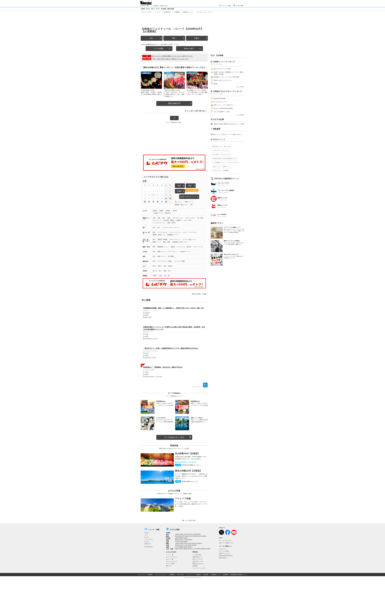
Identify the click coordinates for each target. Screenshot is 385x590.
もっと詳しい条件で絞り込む (196, 111)
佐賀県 (181, 549)
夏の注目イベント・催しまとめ (222, 146)
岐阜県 (181, 539)
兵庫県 (185, 543)
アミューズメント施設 (165, 261)
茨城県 (204, 536)
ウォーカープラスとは (225, 540)
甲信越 (168, 538)
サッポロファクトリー (220, 102)
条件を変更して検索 (200, 294)
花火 (163, 218)
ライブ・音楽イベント (190, 239)
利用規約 (150, 574)
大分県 (194, 549)
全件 (154, 218)
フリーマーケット (175, 232)
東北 (167, 534)
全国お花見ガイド (197, 557)
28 (166, 201)
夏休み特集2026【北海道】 (188, 470)
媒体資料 (206, 574)
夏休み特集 (170, 9)
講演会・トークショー (178, 247)
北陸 (167, 541)
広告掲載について (215, 574)
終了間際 (171, 256)
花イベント (178, 202)
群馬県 (195, 536)
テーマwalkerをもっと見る (174, 437)
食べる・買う (146, 233)
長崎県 (185, 549)
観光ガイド (169, 566)
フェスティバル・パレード (170, 227)
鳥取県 (190, 545)
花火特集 (163, 9)
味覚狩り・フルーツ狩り (184, 220)
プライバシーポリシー (161, 574)
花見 (159, 218)
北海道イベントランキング (224, 62)
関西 (167, 543)
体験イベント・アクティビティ (167, 251)
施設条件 (145, 261)
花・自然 (200, 218)
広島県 (177, 545)
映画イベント (157, 242)
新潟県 (185, 538)
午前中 (155, 275)
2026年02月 (167, 12)
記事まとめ (147, 543)
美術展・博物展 (162, 239)
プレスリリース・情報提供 (194, 574)
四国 (167, 547)
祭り (191, 204)
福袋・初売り (171, 222)
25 (153, 201)
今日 (151, 38)
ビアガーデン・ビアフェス (220, 150)
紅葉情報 (194, 566)
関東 (167, 536)
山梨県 (177, 538)
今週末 (196, 38)
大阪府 (177, 543)
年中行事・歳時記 (168, 220)
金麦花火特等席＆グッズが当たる (185, 462)
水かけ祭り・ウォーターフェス (222, 154)
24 (149, 201)
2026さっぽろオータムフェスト (223, 80)
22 (170, 198)
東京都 (177, 536)
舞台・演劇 (166, 242)
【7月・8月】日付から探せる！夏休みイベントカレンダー (170, 59)
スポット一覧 (169, 559)
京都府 (181, 543)
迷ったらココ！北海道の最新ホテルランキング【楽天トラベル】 (172, 56)
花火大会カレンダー (197, 561)
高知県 (190, 547)
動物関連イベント (163, 247)
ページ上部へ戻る (190, 520)
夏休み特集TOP (174, 103)
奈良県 (190, 543)
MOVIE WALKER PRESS (226, 555)
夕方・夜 (166, 275)
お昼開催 (176, 12)
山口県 (185, 545)
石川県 (177, 541)
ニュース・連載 (226, 5)
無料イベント (162, 256)
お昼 (160, 275)
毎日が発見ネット (224, 558)
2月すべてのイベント (188, 197)
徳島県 (185, 547)
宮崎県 (198, 549)
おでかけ (146, 532)
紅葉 (168, 218)
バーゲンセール (162, 232)
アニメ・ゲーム (198, 247)
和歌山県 (194, 543)
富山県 (181, 541)
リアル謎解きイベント (219, 162)
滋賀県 (199, 543)
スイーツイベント (233, 162)
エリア (145, 211)
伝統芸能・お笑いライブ (180, 242)
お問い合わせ (180, 574)
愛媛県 (181, 547)
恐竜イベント (227, 166)
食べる (155, 271)
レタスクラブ (222, 549)
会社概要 (225, 574)
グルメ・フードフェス (190, 232)
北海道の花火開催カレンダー (187, 465)
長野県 (181, 538)
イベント (157, 12)
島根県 (194, 545)
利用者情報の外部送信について (238, 574)
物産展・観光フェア (181, 204)
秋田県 (190, 534)
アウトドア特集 (183, 498)
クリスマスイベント (159, 222)
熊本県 (190, 549)
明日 (173, 38)
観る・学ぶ (167, 271)
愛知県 (177, 539)
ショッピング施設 (179, 261)
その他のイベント (184, 251)
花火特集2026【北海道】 (187, 453)
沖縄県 (208, 549)
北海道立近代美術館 (219, 98)
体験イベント (189, 202)
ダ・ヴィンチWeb (224, 551)
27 (162, 201)
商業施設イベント (173, 235)
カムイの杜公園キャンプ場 (221, 111)
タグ (144, 266)
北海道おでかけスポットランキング (227, 91)
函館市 (153, 9)
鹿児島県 (203, 549)
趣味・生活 (146, 247)
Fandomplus (149, 547)
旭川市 (158, 9)
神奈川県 (181, 536)
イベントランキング (171, 557)
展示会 (189, 247)
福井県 (185, 541)
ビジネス (146, 541)
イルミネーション (177, 218)
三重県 (185, 539)
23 (145, 201)
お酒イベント (216, 166)
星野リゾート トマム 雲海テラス (224, 105)
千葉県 (186, 536)
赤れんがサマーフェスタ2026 (222, 69)
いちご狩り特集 (196, 555)
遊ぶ (160, 271)
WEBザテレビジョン (224, 553)
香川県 (177, 547)
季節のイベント (146, 218)
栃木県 (199, 536)
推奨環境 (172, 574)
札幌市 (148, 9)
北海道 (143, 9)
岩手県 (185, 534)
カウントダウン (190, 218)
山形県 (194, 534)
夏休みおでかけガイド (198, 563)
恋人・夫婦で (168, 266)
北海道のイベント (188, 12)
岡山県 (181, 545)
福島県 (198, 534)
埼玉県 (191, 536)
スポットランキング (171, 561)
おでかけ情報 (239, 5)
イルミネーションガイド (199, 568)
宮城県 (177, 534)
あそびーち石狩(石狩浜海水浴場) (223, 108)
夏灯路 (216, 83)
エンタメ (146, 537)
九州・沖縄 (169, 549)
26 (157, 201)
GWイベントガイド (197, 559)
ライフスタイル (148, 539)
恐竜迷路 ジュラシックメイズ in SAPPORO (226, 77)
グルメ (146, 535)
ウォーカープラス (146, 12)
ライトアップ (157, 220)
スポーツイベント (175, 239)
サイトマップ (141, 574)
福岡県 (177, 549)
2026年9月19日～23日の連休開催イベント (225, 158)
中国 (167, 545)
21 (166, 198)
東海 (167, 540)
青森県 (181, 534)
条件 (144, 256)
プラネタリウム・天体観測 (220, 170)
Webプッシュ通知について (226, 542)
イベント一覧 (169, 555)
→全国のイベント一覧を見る (162, 213)
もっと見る (239, 86)
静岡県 (190, 539)
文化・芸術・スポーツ (146, 241)
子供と (160, 266)
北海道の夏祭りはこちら (186, 481)
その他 (145, 251)
